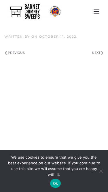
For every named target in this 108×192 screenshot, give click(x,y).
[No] (101, 171)
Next (96, 53)
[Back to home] (35, 11)
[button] (96, 11)
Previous (16, 53)
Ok (55, 183)
